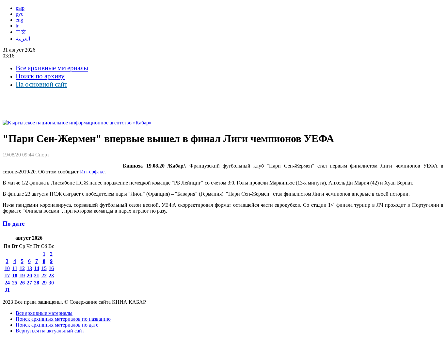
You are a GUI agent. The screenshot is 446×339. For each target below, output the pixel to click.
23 (51, 275)
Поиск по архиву (40, 76)
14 (36, 268)
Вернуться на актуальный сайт (50, 330)
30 (51, 282)
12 (22, 268)
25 (14, 282)
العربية (23, 38)
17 (7, 275)
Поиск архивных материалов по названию (63, 319)
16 (51, 268)
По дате (13, 223)
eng (19, 20)
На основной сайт (41, 84)
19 (22, 275)
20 (29, 275)
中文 (21, 32)
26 (22, 282)
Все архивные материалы (52, 68)
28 (36, 282)
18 (14, 275)
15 (44, 268)
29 (44, 282)
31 (7, 290)
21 (36, 275)
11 (14, 268)
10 (7, 268)
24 (7, 282)
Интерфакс (92, 171)
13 (29, 268)
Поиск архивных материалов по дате (57, 325)
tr (17, 25)
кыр (20, 8)
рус (19, 14)
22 (44, 275)
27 (29, 282)
